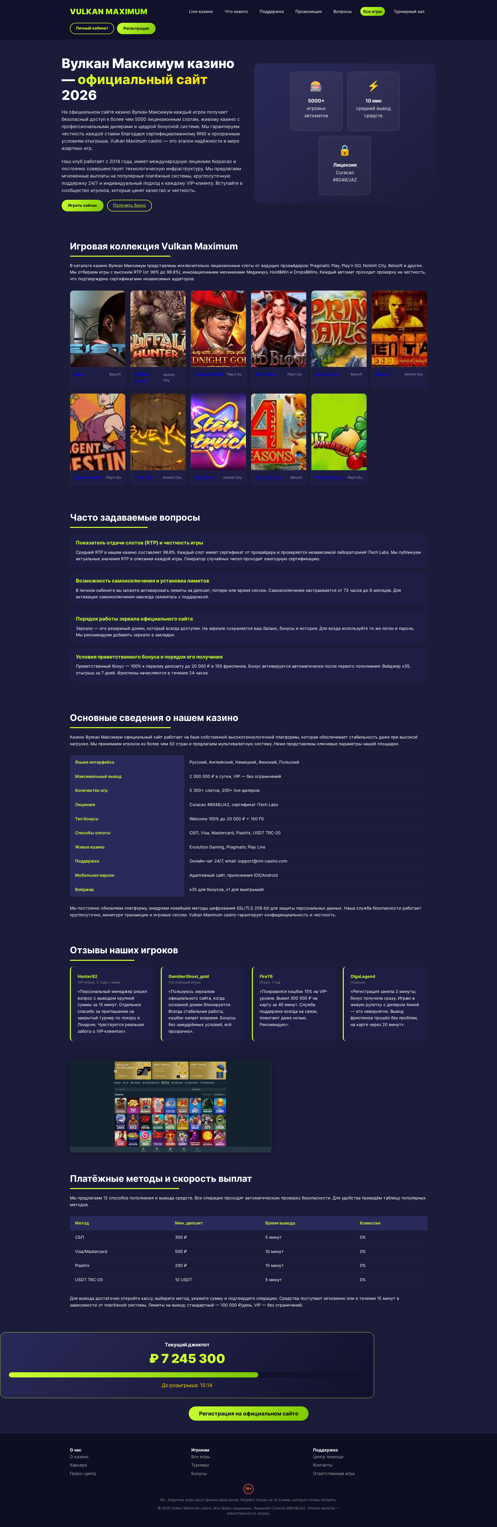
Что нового (236, 11)
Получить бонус (129, 205)
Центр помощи (328, 1456)
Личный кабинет (92, 28)
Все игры (372, 11)
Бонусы (199, 1473)
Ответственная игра (334, 1473)
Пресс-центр (83, 1473)
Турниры (200, 1464)
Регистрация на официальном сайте (248, 1413)
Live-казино (201, 11)
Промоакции (308, 11)
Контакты (322, 1464)
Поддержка (272, 11)
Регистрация (136, 28)
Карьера (78, 1464)
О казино (79, 1456)
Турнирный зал (409, 11)
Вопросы (342, 11)
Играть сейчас (82, 205)
